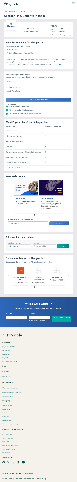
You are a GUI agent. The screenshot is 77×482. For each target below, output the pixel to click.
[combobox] (38, 84)
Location (36, 243)
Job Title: (9, 314)
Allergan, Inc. (21, 11)
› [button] (66, 197)
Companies (12, 11)
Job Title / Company (15, 243)
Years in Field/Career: (13, 91)
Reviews (62, 31)
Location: (9, 81)
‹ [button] (11, 197)
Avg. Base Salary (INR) (30, 31)
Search (63, 246)
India (5, 11)
